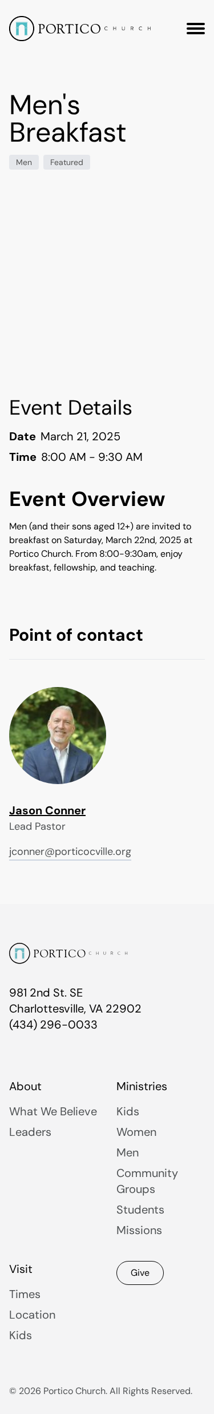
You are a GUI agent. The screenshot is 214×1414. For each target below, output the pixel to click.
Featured (66, 162)
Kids (127, 1111)
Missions (139, 1230)
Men (24, 162)
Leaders (30, 1131)
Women (136, 1131)
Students (140, 1209)
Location (32, 1314)
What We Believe (53, 1111)
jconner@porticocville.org (70, 851)
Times (25, 1294)
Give (140, 1273)
